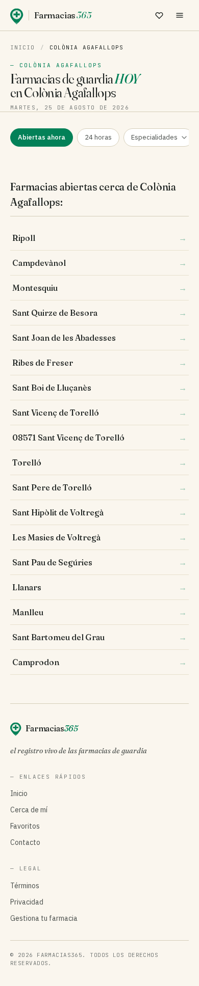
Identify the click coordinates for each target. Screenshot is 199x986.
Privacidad (26, 902)
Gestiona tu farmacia (44, 918)
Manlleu (99, 612)
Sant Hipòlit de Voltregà (99, 512)
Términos (24, 885)
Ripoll (99, 238)
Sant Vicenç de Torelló (99, 412)
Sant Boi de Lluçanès (99, 387)
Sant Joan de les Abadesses (99, 338)
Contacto (25, 842)
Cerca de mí (28, 809)
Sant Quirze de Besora (99, 313)
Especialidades (154, 137)
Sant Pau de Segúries (99, 562)
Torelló (99, 462)
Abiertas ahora (41, 137)
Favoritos (25, 826)
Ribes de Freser (99, 363)
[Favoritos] (159, 15)
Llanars (99, 587)
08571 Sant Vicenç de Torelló (99, 437)
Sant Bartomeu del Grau (99, 637)
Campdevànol (99, 263)
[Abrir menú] (179, 15)
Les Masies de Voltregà (99, 537)
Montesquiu (99, 288)
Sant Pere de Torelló (99, 487)
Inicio (22, 47)
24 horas (98, 137)
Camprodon (99, 662)
